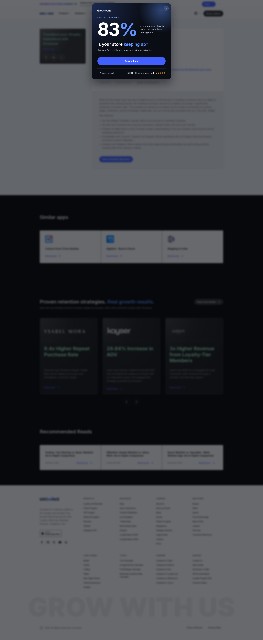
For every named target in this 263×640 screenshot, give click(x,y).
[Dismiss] (166, 8)
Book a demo (131, 61)
